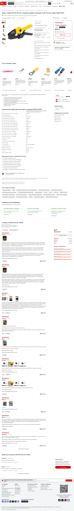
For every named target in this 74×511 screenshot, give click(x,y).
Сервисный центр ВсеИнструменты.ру (45, 486)
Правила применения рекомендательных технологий (8, 494)
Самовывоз (30, 489)
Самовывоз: (58, 42)
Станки (40, 6)
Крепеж (15, 6)
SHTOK (57, 95)
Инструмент (9, 6)
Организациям (18, 490)
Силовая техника (34, 6)
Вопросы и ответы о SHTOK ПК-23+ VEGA (16, 455)
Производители (5, 491)
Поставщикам (17, 489)
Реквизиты (4, 485)
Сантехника (54, 6)
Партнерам (17, 492)
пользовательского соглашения (41, 506)
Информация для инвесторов (8, 488)
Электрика (27, 6)
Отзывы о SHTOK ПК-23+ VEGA (12, 223)
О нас (3, 487)
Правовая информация (6, 492)
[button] (6, 226)
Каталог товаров (5, 496)
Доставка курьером (32, 485)
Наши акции (17, 485)
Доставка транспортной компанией (33, 487)
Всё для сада (20, 6)
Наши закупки (17, 493)
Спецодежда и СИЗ (47, 6)
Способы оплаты (31, 490)
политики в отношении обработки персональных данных (23, 506)
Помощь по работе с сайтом (46, 489)
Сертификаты (4, 489)
